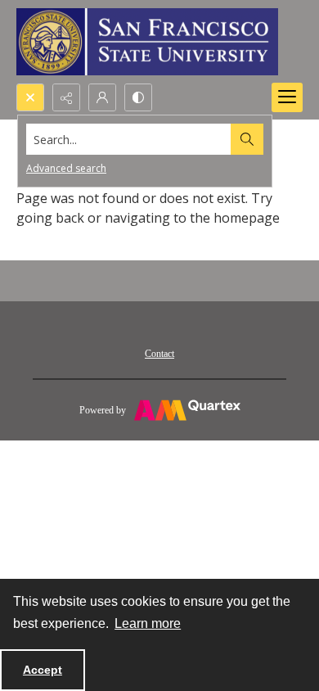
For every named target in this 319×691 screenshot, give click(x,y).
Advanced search (66, 168)
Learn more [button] (148, 623)
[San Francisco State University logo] (147, 41)
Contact (159, 353)
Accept (42, 669)
